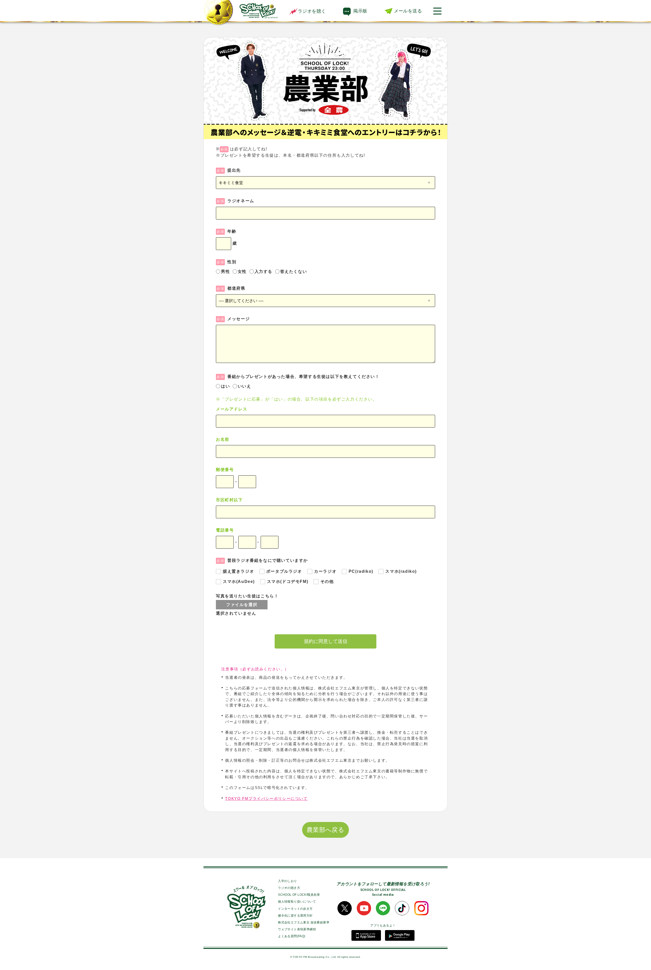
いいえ (244, 386)
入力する (263, 271)
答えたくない (293, 271)
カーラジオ (325, 571)
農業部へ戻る (325, 829)
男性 (225, 271)
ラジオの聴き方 (289, 888)
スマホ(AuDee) (239, 581)
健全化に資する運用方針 (295, 915)
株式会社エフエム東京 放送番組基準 (303, 922)
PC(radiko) (361, 571)
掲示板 (360, 10)
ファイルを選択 (241, 604)
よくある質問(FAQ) (291, 936)
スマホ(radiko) (401, 571)
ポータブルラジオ (284, 571)
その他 (327, 581)
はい (225, 386)
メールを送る (408, 10)
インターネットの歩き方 (295, 908)
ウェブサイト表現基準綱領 (297, 929)
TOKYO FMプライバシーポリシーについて (266, 799)
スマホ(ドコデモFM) (287, 581)
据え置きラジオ (238, 571)
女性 (242, 271)
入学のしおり (287, 881)
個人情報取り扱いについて (297, 901)
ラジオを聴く (312, 11)
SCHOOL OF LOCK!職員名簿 (299, 894)
